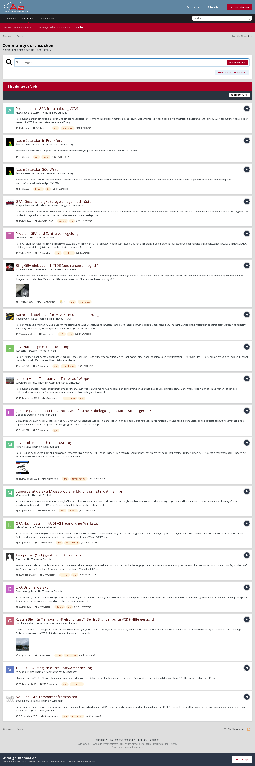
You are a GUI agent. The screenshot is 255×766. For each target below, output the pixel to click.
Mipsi (19, 446)
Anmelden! (46, 18)
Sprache (101, 739)
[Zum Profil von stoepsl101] (10, 348)
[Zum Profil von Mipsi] (10, 444)
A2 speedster (23, 205)
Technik (49, 237)
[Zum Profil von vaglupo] (10, 669)
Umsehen (11, 18)
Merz (18, 495)
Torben (20, 237)
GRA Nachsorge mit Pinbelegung (42, 346)
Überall (236, 18)
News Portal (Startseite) (59, 144)
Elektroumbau (59, 112)
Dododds (21, 414)
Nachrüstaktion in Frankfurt (39, 140)
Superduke (21, 382)
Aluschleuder (23, 112)
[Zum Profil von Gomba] (10, 621)
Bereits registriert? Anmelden (204, 7)
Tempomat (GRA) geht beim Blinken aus (49, 555)
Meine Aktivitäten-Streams (17, 27)
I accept (244, 759)
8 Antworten (42, 430)
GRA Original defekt (32, 587)
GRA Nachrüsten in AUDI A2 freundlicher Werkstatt (58, 523)
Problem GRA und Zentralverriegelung (47, 233)
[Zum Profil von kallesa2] (10, 525)
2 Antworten (41, 127)
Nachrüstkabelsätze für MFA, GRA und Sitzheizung (57, 314)
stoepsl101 (22, 350)
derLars (20, 144)
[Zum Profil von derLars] (10, 142)
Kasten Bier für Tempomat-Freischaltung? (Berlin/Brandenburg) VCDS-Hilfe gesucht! (85, 619)
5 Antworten (49, 574)
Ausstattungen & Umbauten (67, 205)
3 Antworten (44, 252)
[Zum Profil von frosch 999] (10, 316)
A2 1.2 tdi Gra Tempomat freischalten (46, 696)
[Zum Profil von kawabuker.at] (10, 698)
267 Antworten (47, 301)
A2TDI (19, 269)
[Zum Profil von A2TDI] (10, 267)
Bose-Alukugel (24, 591)
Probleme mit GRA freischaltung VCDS (47, 108)
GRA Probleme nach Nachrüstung (43, 442)
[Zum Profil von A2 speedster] (10, 203)
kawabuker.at (23, 700)
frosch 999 (22, 318)
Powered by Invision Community (127, 747)
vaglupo (20, 671)
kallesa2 (20, 527)
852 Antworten (45, 220)
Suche (79, 27)
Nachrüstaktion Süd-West (37, 169)
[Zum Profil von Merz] (10, 493)
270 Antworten (50, 684)
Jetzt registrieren (240, 6)
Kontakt (142, 739)
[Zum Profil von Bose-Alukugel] (10, 589)
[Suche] (248, 18)
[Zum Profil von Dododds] (10, 412)
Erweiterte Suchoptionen (233, 72)
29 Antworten (48, 510)
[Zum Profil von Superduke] (10, 380)
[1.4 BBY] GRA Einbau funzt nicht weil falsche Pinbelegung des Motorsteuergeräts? (83, 410)
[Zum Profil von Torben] (10, 235)
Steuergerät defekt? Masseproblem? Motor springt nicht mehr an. (70, 491)
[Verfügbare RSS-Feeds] (248, 729)
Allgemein (51, 527)
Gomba (20, 623)
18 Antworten (52, 398)
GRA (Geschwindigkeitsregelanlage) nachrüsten (55, 201)
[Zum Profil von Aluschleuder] (10, 110)
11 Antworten (44, 542)
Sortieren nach (239, 95)
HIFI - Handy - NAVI (60, 318)
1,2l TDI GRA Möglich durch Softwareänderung (54, 667)
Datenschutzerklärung (122, 739)
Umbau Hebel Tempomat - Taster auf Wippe (52, 378)
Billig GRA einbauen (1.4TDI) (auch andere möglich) (57, 265)
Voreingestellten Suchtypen (54, 27)
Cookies (154, 739)
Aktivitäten (28, 18)
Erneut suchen (237, 62)
